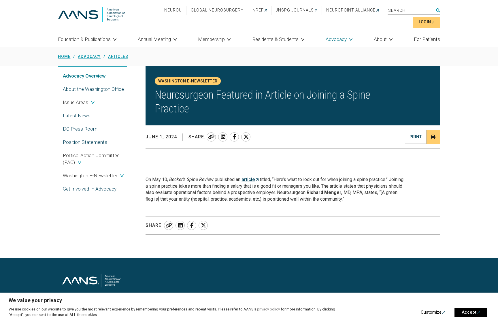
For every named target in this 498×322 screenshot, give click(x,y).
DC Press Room (80, 129)
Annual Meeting (154, 39)
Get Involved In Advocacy (89, 189)
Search (438, 10)
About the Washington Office (93, 89)
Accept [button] (469, 312)
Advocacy (336, 39)
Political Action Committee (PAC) (91, 158)
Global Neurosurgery (217, 10)
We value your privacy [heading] (35, 300)
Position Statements (85, 142)
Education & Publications (84, 39)
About (380, 39)
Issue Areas (75, 102)
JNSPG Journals (295, 10)
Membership (211, 39)
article (248, 179)
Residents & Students (275, 39)
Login (425, 22)
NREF (258, 10)
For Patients (427, 39)
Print (416, 136)
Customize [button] (431, 312)
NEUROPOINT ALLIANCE (351, 10)
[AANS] (91, 15)
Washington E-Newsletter (90, 175)
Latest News (76, 115)
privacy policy (268, 309)
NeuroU (173, 10)
